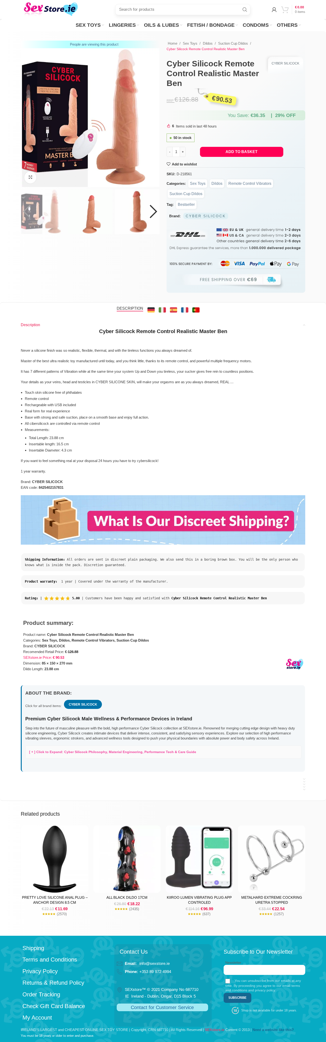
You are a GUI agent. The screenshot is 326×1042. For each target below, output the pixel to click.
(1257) (279, 914)
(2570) (62, 914)
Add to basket (242, 152)
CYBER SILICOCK (285, 63)
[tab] (130, 308)
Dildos (208, 43)
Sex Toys (190, 43)
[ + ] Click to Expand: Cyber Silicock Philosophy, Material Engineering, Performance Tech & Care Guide (112, 752)
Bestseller (186, 204)
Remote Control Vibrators (249, 183)
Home (173, 43)
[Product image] (54, 859)
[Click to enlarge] (30, 177)
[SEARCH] (244, 9)
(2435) (134, 909)
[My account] (274, 9)
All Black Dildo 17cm (126, 897)
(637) (206, 914)
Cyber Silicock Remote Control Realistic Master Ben (90, 635)
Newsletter (233, 962)
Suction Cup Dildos (233, 43)
